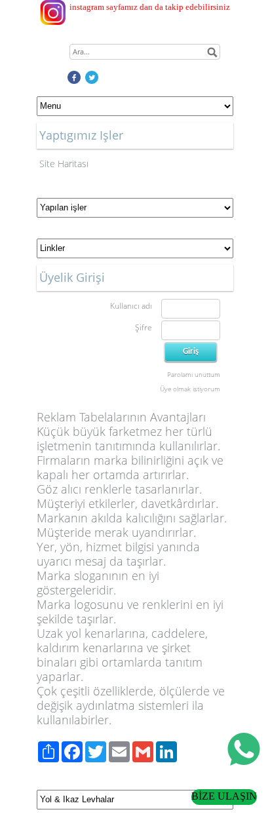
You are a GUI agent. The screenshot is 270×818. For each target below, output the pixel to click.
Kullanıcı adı (131, 305)
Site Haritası (63, 163)
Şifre (143, 327)
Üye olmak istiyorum (190, 388)
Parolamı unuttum (193, 374)
